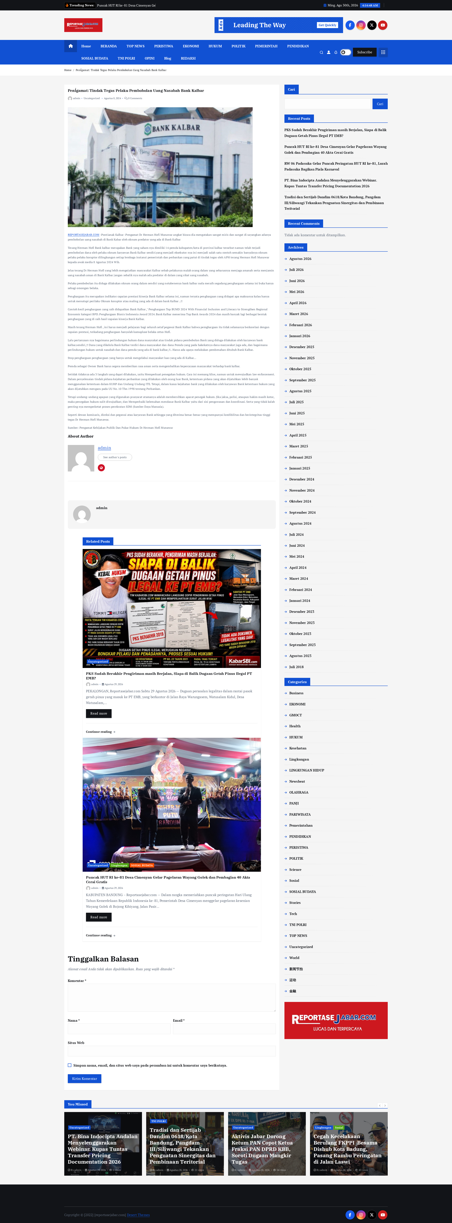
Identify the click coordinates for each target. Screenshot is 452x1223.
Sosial (294, 880)
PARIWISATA (300, 814)
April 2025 (298, 435)
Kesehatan (298, 748)
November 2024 (302, 490)
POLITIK (238, 46)
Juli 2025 (296, 402)
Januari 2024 (299, 600)
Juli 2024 (296, 534)
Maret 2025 (298, 446)
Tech (293, 913)
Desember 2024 (301, 479)
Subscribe (364, 52)
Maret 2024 (298, 578)
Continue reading (99, 732)
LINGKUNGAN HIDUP (306, 770)
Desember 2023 (301, 611)
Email (179, 1020)
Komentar (77, 980)
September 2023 (302, 645)
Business (296, 693)
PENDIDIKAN (298, 46)
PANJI (294, 803)
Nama (74, 1020)
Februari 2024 (300, 589)
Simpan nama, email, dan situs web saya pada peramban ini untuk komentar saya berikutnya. (150, 1065)
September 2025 (302, 380)
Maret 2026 (298, 314)
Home (86, 46)
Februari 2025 (300, 457)
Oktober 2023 (300, 633)
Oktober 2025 (300, 369)
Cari (291, 89)
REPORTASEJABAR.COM (83, 235)
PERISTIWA (163, 46)
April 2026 (298, 303)
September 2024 (302, 512)
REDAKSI (188, 58)
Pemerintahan (301, 825)
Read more (98, 713)
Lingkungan (119, 865)
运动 (292, 980)
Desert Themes (138, 1215)
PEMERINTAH (266, 46)
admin (76, 98)
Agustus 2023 (300, 655)
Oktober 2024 (300, 501)
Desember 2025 (301, 347)
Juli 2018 (296, 667)
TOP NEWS (136, 46)
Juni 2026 (297, 280)
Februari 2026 (300, 325)
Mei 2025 (296, 424)
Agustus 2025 (300, 391)
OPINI (149, 58)
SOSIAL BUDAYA (94, 58)
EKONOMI (191, 46)
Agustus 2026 (300, 258)
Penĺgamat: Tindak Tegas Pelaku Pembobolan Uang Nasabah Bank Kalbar (121, 70)
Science (295, 869)
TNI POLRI (126, 58)
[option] (103, 1144)
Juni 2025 (297, 413)
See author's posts (115, 457)
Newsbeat (297, 781)
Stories (295, 902)
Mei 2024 (296, 556)
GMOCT (295, 715)
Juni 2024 (297, 545)
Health (295, 726)
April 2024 (298, 567)
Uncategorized (92, 98)
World (294, 957)
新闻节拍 (296, 969)
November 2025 (302, 358)
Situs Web (76, 1042)
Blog (167, 58)
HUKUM (215, 46)
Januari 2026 (299, 336)
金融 (292, 991)
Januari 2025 (299, 468)
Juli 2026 (296, 269)
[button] (380, 1105)
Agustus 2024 (300, 523)
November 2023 (302, 622)
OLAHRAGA (299, 792)
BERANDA (109, 46)
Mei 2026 (296, 291)
